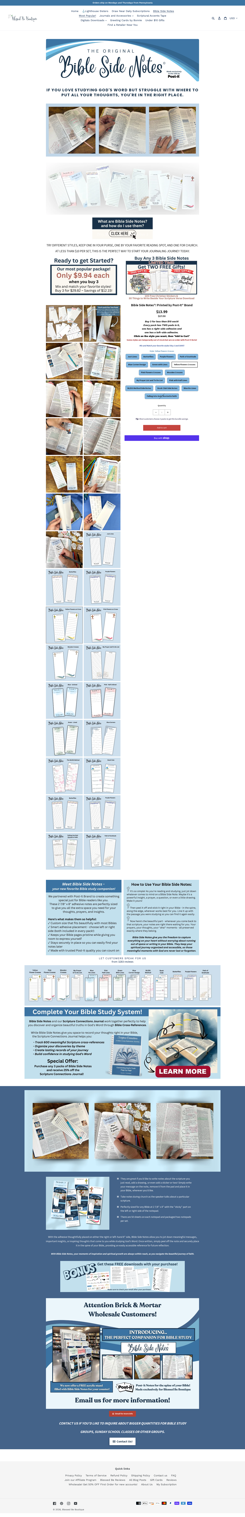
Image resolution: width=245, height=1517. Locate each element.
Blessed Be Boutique (73, 1509)
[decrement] (156, 412)
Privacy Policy (73, 1475)
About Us (147, 1484)
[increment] (168, 412)
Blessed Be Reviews (112, 1479)
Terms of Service (96, 1475)
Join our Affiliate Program (80, 1479)
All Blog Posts (137, 1479)
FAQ (173, 1475)
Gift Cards (156, 1479)
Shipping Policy (140, 1475)
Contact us (160, 1475)
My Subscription (166, 1484)
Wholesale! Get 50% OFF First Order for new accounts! (103, 1484)
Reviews (171, 1479)
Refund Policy (118, 1475)
